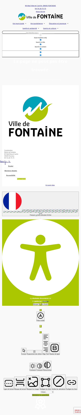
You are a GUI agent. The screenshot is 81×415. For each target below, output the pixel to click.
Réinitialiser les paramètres (40, 395)
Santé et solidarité (30, 28)
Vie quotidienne (36, 24)
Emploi (10, 166)
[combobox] (40, 204)
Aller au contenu (34, 392)
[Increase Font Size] (40, 304)
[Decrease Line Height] (40, 332)
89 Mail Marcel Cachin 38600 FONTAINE (40, 6)
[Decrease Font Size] (40, 310)
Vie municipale (18, 24)
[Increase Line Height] (40, 326)
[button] (40, 218)
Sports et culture (49, 28)
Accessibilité (10, 175)
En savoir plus (50, 185)
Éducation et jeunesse (57, 24)
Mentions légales (11, 171)
